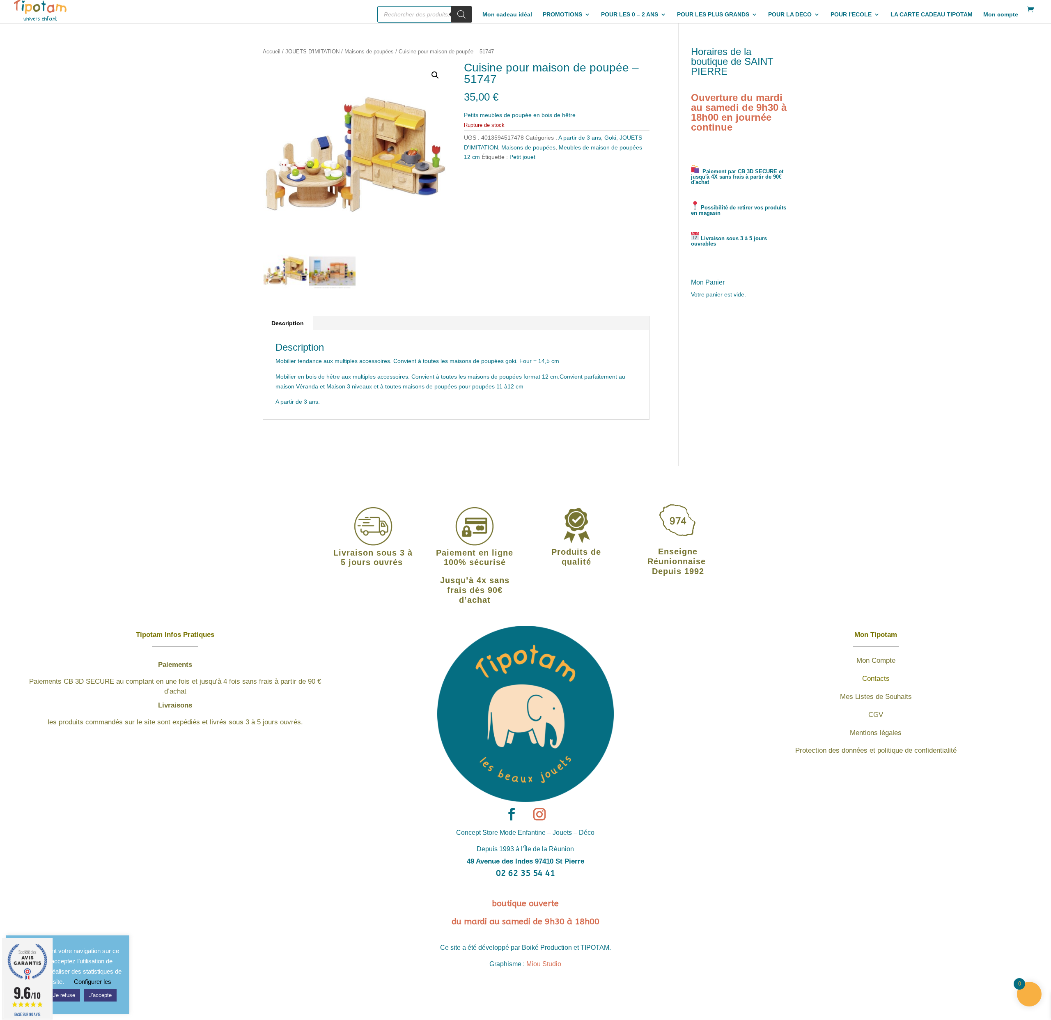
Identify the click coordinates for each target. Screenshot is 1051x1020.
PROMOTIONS (562, 14)
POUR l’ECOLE (851, 14)
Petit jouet (522, 157)
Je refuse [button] (64, 995)
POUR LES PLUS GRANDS (713, 14)
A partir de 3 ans (579, 137)
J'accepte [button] (100, 995)
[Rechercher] (461, 14)
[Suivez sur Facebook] (511, 814)
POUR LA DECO (790, 14)
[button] (435, 75)
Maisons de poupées (369, 51)
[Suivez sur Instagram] (539, 814)
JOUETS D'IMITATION (312, 51)
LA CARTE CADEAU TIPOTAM (931, 14)
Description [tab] (287, 323)
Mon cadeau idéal (507, 14)
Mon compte (1000, 14)
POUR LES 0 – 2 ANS (629, 14)
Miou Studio (543, 963)
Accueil (271, 51)
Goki (610, 137)
